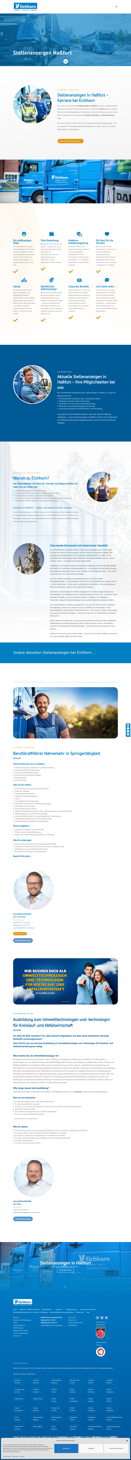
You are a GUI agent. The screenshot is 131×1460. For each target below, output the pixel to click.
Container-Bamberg (36, 1381)
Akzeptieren (66, 1448)
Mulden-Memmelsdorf (19, 1409)
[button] (127, 1440)
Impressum (21, 1456)
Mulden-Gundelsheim (74, 1400)
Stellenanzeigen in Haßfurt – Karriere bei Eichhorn (82, 97)
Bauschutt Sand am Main (74, 1381)
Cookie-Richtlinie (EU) (75, 1323)
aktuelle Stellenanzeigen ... (70, 141)
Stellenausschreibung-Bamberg (95, 1428)
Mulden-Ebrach (37, 1399)
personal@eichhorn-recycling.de (24, 928)
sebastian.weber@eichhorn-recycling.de (26, 1212)
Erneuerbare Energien (88, 1309)
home (15, 1309)
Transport (58, 1309)
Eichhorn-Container (36, 1391)
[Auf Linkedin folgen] (106, 1317)
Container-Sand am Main (19, 1391)
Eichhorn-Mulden (54, 1391)
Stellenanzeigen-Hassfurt (56, 1418)
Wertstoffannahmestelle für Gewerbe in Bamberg (30, 1312)
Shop (87, 1312)
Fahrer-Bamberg (54, 1428)
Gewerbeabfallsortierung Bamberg (114, 1418)
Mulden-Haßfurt (109, 1400)
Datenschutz (15, 1456)
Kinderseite (80, 1312)
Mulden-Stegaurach (91, 1409)
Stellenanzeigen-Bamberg (38, 1418)
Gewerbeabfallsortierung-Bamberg (62, 1312)
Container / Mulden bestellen (29, 1309)
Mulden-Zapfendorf (110, 1409)
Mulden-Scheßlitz (73, 1409)
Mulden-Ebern (19, 1399)
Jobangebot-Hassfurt (73, 1418)
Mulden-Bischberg (91, 1391)
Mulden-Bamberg (72, 1391)
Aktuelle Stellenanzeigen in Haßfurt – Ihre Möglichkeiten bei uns (86, 382)
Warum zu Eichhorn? (31, 478)
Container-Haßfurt (110, 1381)
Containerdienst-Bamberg (56, 1381)
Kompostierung (71, 1309)
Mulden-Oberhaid (36, 1409)
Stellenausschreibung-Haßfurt (113, 1428)
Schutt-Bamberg (17, 1418)
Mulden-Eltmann (54, 1400)
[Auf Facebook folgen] (97, 1317)
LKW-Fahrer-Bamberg (74, 1428)
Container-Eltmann (91, 1381)
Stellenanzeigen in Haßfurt (65, 1263)
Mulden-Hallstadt (91, 1400)
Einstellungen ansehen (116, 1448)
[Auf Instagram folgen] (101, 1317)
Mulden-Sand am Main (55, 1409)
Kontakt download (20, 934)
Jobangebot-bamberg (92, 1418)
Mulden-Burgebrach (110, 1391)
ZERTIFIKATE (72, 1325)
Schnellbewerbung (23, 940)
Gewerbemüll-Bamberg (19, 1428)
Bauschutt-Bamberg (18, 1381)
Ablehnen (91, 1448)
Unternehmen (46, 1309)
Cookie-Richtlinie (7, 1456)
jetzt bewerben (65, 1270)
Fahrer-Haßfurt (37, 1426)
